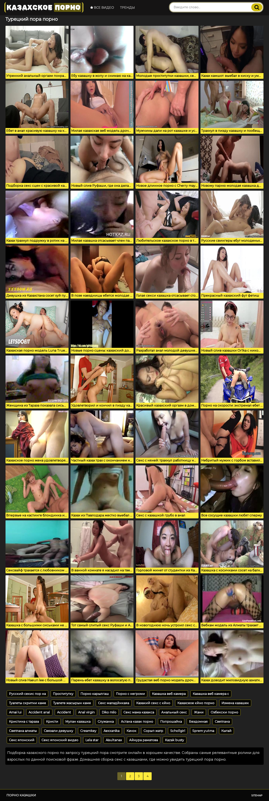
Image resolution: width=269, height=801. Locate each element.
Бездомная (198, 721)
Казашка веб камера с (211, 694)
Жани (199, 712)
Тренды (127, 7)
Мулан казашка (78, 721)
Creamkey (88, 731)
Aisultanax (114, 740)
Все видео (103, 7)
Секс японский (21, 740)
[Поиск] (256, 7)
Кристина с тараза (24, 721)
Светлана (222, 721)
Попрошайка (171, 721)
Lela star (92, 740)
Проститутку (63, 694)
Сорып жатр (153, 731)
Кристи (52, 721)
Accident (64, 712)
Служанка (106, 721)
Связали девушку (58, 731)
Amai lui (15, 712)
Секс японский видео (60, 740)
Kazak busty (174, 740)
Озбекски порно (224, 712)
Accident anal (39, 712)
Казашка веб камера (169, 694)
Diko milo (109, 712)
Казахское (43, 7)
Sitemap (257, 795)
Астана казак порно (137, 721)
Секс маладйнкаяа (113, 703)
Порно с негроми (130, 694)
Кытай (226, 731)
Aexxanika (112, 731)
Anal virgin (86, 712)
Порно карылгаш (95, 694)
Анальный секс (174, 712)
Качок (131, 731)
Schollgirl (177, 731)
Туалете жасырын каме (72, 703)
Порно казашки (21, 795)
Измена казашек (235, 703)
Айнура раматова (143, 740)
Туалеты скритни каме (27, 703)
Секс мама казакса (138, 712)
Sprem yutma (203, 731)
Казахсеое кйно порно (195, 703)
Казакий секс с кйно (153, 703)
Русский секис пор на (27, 694)
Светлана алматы (23, 731)
